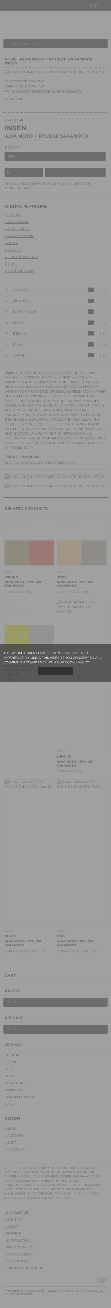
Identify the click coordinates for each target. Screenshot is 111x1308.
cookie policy (77, 662)
